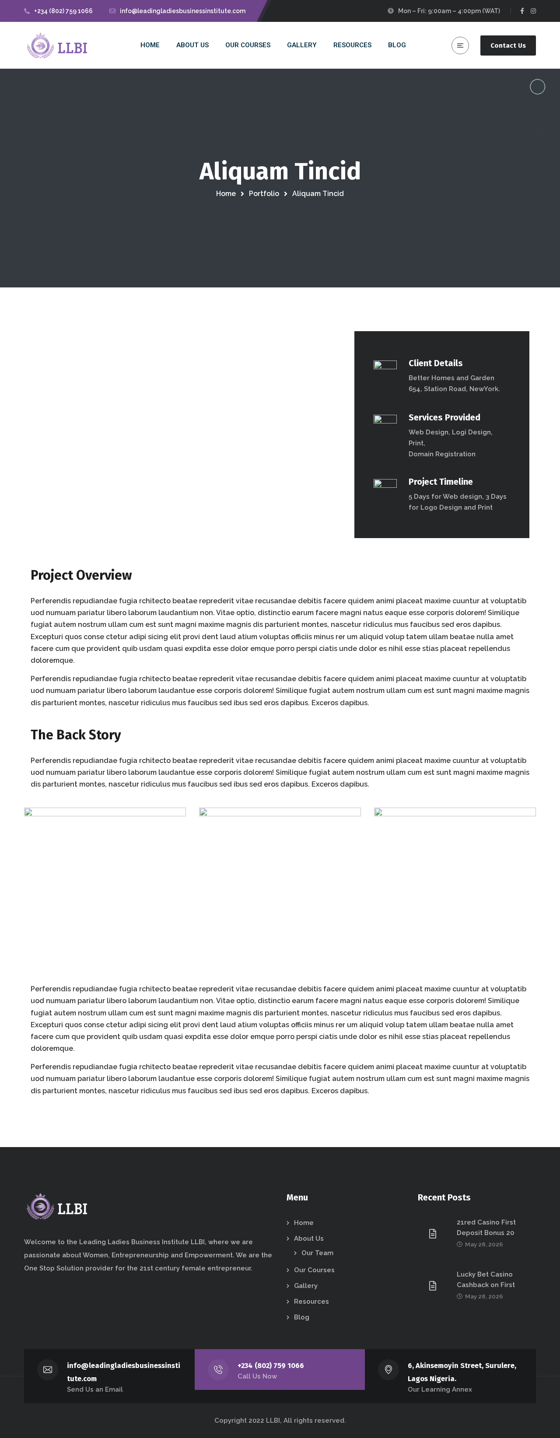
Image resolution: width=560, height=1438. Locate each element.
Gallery (306, 1286)
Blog (301, 1317)
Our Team (317, 1253)
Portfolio (264, 193)
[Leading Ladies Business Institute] (58, 45)
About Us (309, 1238)
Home (226, 193)
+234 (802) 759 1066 (271, 1365)
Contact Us (508, 45)
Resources (311, 1301)
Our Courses (314, 1270)
